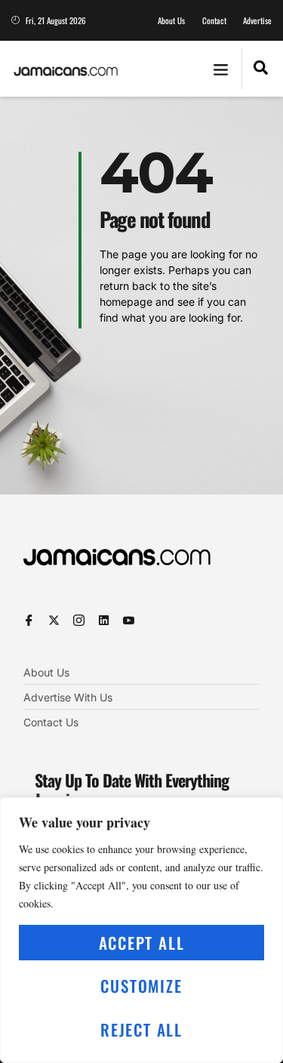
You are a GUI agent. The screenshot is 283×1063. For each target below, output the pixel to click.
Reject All (141, 1029)
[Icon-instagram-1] (79, 620)
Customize (141, 985)
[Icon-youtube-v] (128, 620)
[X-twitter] (54, 620)
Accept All (142, 942)
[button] (220, 69)
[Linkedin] (103, 620)
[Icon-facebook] (29, 620)
